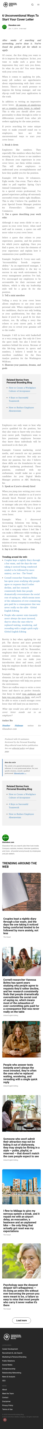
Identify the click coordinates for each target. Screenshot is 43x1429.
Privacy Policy (7, 1405)
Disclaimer (6, 1401)
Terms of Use (7, 1409)
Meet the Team (8, 1393)
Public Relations (8, 1361)
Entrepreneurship (8, 1369)
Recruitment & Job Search (12, 1353)
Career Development (10, 1349)
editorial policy (18, 748)
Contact (5, 1397)
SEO (4, 1381)
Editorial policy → (20, 773)
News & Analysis (8, 1377)
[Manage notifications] (5, 1420)
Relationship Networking (11, 1373)
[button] (21, 1320)
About (4, 1390)
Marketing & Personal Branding (14, 1357)
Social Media (7, 1365)
